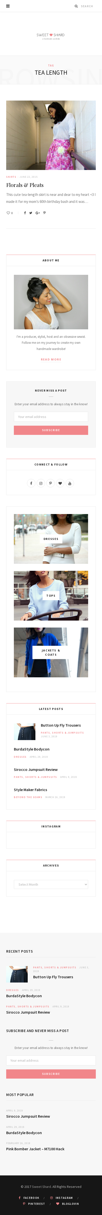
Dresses (20, 756)
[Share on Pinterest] (44, 213)
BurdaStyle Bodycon (32, 749)
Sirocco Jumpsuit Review (36, 769)
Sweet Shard (41, 1186)
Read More (51, 359)
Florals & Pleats (25, 184)
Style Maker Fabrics (30, 789)
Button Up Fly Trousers (61, 725)
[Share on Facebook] (25, 213)
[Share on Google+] (38, 213)
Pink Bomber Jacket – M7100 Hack (35, 1148)
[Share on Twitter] (30, 213)
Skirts (11, 176)
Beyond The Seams (28, 797)
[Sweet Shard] (51, 34)
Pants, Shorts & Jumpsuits (62, 732)
